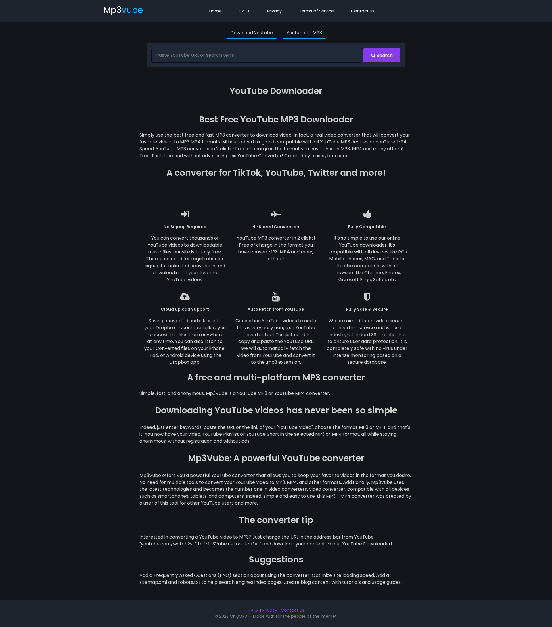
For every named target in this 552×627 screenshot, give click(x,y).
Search (384, 55)
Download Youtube (251, 32)
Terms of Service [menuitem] (316, 11)
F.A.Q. (253, 610)
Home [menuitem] (215, 11)
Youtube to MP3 (304, 32)
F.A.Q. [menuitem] (244, 11)
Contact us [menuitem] (363, 11)
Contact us (292, 610)
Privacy (269, 610)
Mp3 (123, 10)
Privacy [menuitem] (274, 11)
